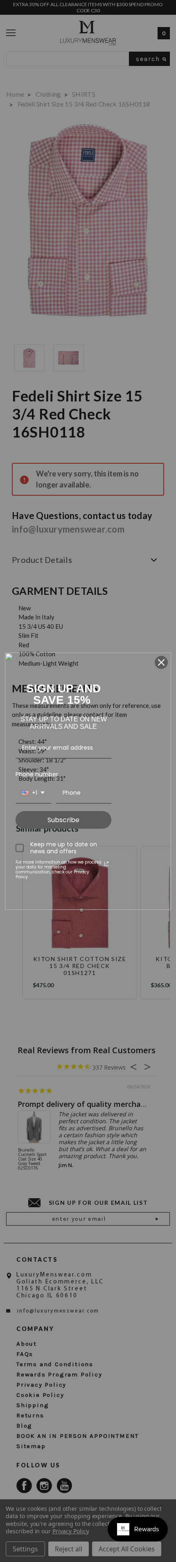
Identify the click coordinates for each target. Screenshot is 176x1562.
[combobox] (33, 793)
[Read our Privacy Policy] (106, 863)
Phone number (37, 774)
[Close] (161, 662)
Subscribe (63, 820)
